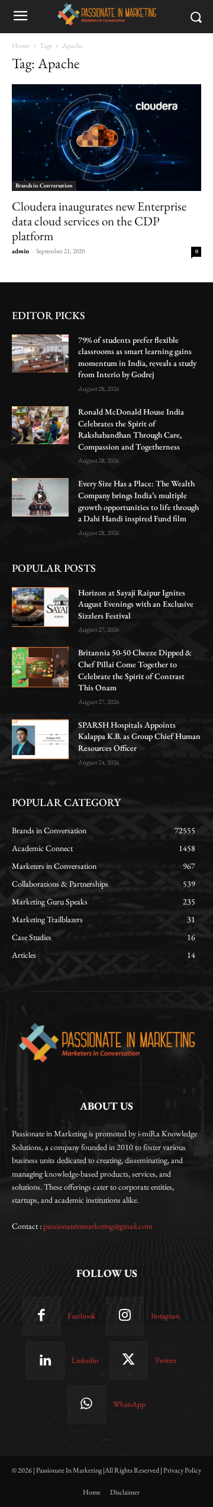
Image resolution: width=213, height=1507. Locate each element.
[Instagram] (125, 1316)
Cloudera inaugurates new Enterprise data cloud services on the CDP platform (99, 221)
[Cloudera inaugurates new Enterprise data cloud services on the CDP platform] (106, 137)
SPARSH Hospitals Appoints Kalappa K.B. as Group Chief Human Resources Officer (139, 736)
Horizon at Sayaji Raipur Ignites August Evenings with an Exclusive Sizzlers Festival (135, 604)
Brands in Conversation (44, 185)
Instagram (165, 1316)
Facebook (81, 1316)
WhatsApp (129, 1404)
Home (21, 45)
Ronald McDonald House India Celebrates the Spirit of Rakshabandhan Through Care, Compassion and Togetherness (131, 429)
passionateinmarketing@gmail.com (98, 1226)
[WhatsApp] (86, 1404)
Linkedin (85, 1360)
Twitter (165, 1360)
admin (20, 251)
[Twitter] (128, 1360)
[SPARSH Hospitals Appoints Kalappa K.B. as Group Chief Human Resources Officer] (40, 739)
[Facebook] (41, 1316)
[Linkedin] (45, 1360)
